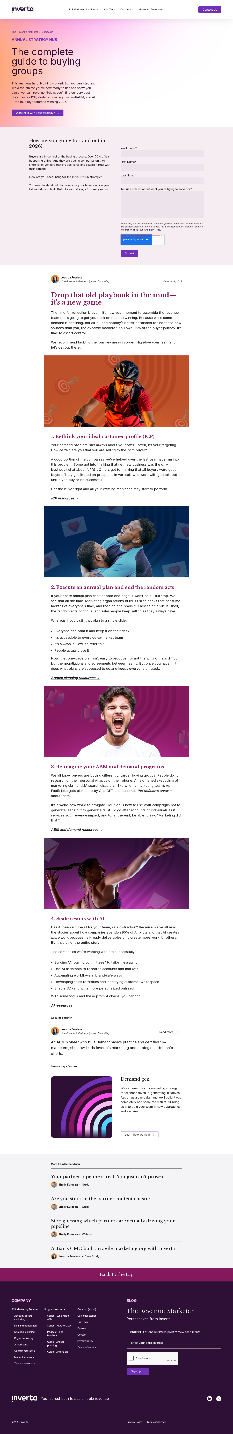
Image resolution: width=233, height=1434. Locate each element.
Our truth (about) (86, 1309)
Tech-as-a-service (24, 1363)
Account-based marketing (23, 1317)
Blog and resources (56, 1309)
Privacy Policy (154, 229)
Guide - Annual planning (55, 1343)
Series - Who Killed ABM (58, 1317)
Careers (81, 1328)
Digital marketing (23, 1338)
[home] (22, 9)
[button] (83, 9)
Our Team (83, 1322)
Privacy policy (85, 1340)
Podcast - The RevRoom (55, 1333)
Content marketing (24, 1350)
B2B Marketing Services (82, 9)
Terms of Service (156, 1422)
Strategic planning (24, 1331)
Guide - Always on (57, 1351)
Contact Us (210, 9)
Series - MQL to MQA (59, 1325)
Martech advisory (24, 1357)
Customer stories (86, 1315)
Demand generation (25, 1325)
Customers (126, 9)
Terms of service (87, 1347)
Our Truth (109, 9)
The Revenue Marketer (25, 31)
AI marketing (21, 1344)
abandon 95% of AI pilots (127, 932)
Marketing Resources (151, 9)
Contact (81, 1334)
